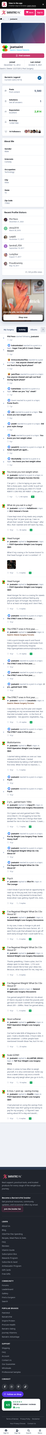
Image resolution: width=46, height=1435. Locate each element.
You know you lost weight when (25, 436)
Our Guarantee (8, 1364)
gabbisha (31, 1022)
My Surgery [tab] (9, 329)
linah (13, 435)
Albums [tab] (33, 329)
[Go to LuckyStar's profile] (5, 255)
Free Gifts (6, 1274)
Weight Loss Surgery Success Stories (23, 478)
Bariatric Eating (8, 1328)
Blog (4, 1230)
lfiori (29, 745)
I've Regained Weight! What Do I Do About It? (24, 913)
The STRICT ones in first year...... (21, 618)
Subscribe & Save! (10, 1262)
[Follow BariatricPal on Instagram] (11, 1387)
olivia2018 (14, 228)
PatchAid (6, 1312)
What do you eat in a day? (19, 505)
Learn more (5, 4)
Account (5, 1356)
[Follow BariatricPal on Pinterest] (18, 1387)
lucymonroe (32, 541)
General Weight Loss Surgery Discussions (25, 807)
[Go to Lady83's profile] (5, 237)
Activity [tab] (22, 329)
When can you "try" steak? (24, 391)
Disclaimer (36, 1419)
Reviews (5, 1246)
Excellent (13, 112)
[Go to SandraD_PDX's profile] (5, 246)
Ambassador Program (11, 1266)
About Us (6, 1226)
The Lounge (12, 884)
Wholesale (6, 1368)
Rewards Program (10, 1258)
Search (5, 1301)
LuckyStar (13, 254)
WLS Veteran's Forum (18, 511)
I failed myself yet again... (25, 448)
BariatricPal (7, 1316)
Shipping (6, 1348)
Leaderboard (7, 1289)
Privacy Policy (25, 1419)
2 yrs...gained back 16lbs (19, 801)
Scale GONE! (13, 1054)
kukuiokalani (17, 345)
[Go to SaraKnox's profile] (34, 131)
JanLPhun (15, 374)
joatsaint (35, 336)
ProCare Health (8, 1324)
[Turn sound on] (40, 283)
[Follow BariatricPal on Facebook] (5, 1387)
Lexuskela (31, 632)
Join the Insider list (12, 1209)
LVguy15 (30, 805)
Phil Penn (13, 219)
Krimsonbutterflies (19, 360)
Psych (9, 779)
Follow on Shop (14, 1394)
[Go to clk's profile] (39, 131)
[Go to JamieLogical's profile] (26, 131)
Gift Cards (6, 1270)
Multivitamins (14, 742)
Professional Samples (11, 1372)
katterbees (16, 388)
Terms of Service (12, 1419)
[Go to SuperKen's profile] (36, 131)
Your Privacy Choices (17, 1424)
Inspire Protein (8, 1320)
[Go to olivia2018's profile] (5, 228)
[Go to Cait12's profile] (28, 131)
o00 (12, 412)
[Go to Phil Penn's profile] (5, 219)
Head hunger (13, 538)
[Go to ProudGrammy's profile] (5, 264)
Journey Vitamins (9, 1332)
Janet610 (15, 447)
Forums (5, 1285)
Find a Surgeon (8, 1297)
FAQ (4, 1242)
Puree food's (12, 403)
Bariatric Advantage (10, 1336)
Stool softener (14, 1019)
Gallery (5, 1293)
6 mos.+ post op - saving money (23, 1090)
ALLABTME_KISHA (35, 1058)
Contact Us (7, 1360)
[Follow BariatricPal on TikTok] (25, 1387)
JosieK (14, 423)
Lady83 (12, 236)
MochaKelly (16, 459)
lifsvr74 (30, 881)
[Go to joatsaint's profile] (3, 473)
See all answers (15, 102)
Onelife (30, 1094)
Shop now (23, 317)
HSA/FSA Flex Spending (12, 1234)
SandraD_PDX (15, 245)
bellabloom (32, 508)
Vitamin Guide (8, 1250)
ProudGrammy (16, 263)
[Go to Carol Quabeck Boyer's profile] (31, 131)
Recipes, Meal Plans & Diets (14, 1238)
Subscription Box (9, 1254)
